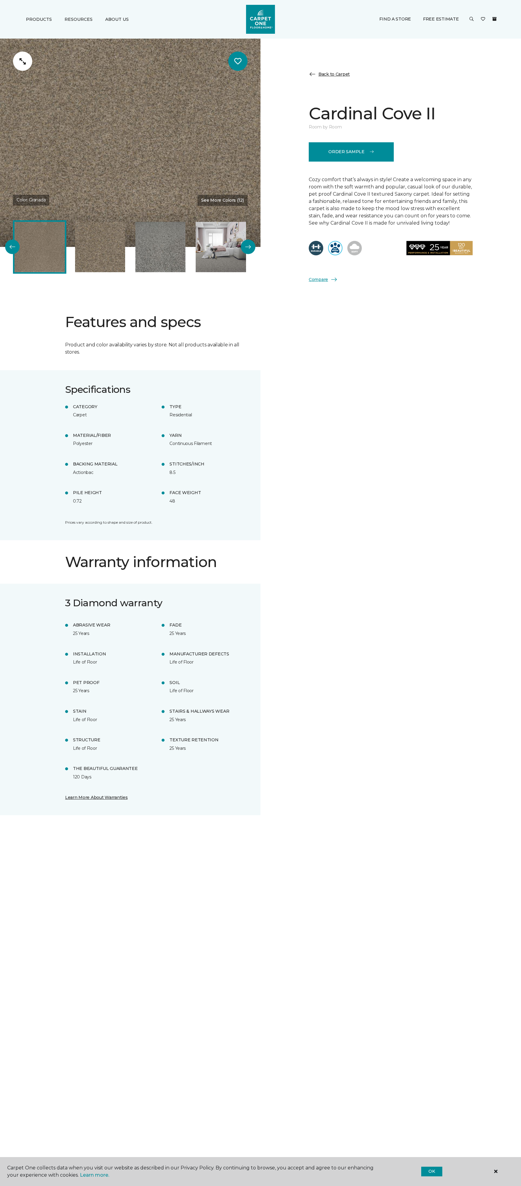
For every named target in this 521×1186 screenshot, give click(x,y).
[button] (471, 19)
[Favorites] (483, 19)
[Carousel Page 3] (160, 246)
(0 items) (494, 19)
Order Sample (346, 151)
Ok (431, 1171)
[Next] (248, 247)
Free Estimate (441, 19)
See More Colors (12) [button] (222, 200)
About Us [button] (117, 19)
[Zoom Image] (22, 61)
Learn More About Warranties (96, 797)
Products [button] (39, 19)
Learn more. (94, 1175)
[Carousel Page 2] (100, 246)
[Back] (12, 247)
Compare (318, 279)
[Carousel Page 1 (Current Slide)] (39, 246)
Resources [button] (79, 19)
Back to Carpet (334, 74)
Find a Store (395, 19)
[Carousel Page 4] (220, 246)
